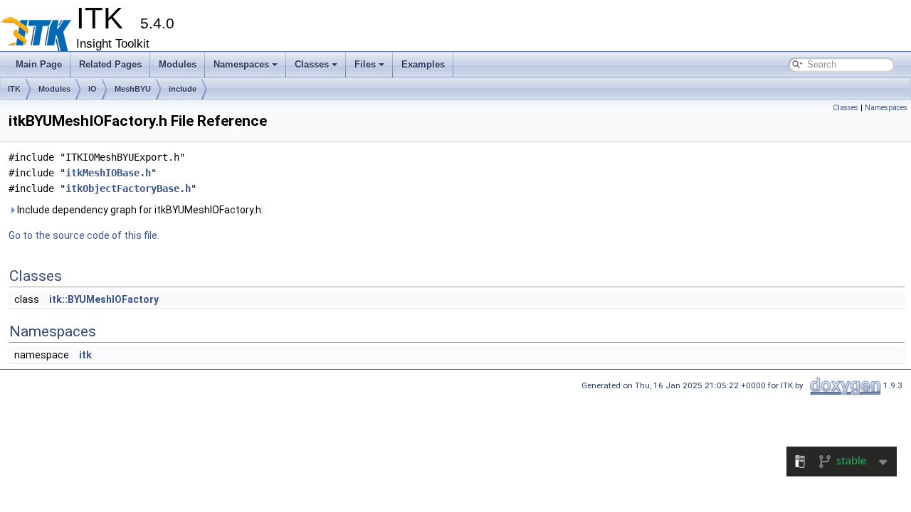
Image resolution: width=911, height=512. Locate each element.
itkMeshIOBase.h (108, 172)
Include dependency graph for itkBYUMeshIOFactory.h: (139, 209)
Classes (312, 64)
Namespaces (241, 64)
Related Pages (110, 64)
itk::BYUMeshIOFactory (104, 299)
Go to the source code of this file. (84, 235)
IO (92, 89)
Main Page (39, 64)
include (182, 89)
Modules (177, 64)
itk (85, 355)
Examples (423, 64)
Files (365, 64)
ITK (14, 89)
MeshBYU (133, 89)
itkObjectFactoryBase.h (128, 188)
